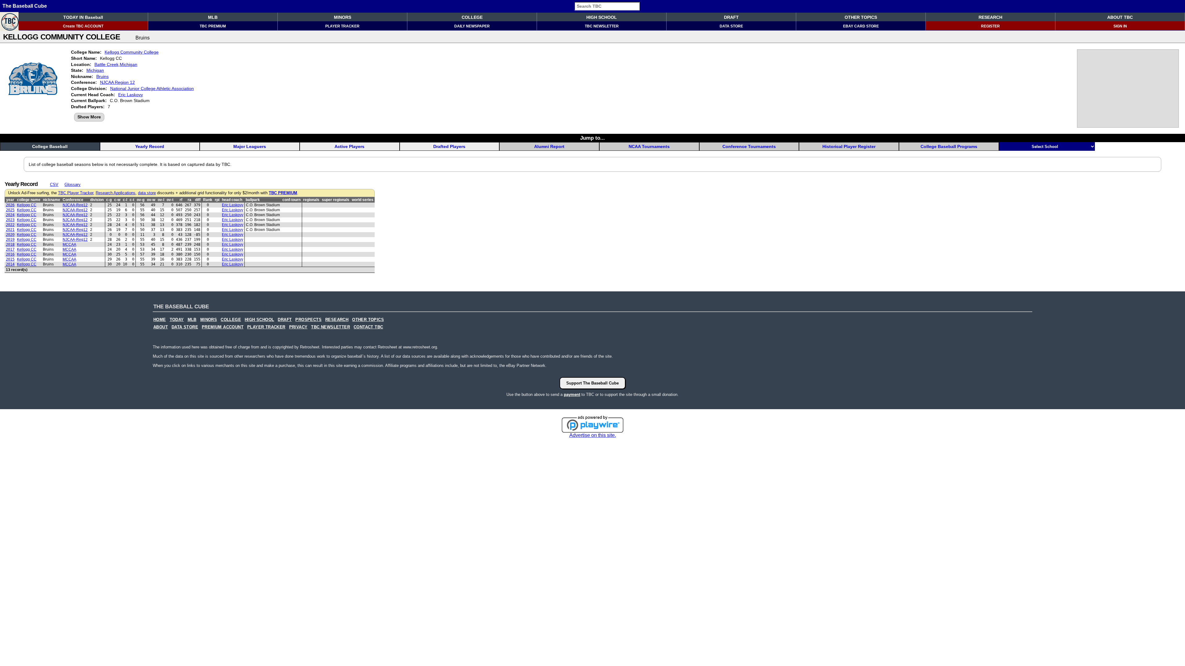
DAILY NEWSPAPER (472, 26)
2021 (10, 230)
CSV (54, 184)
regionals (311, 200)
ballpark (253, 200)
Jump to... (592, 138)
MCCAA (69, 244)
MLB (213, 17)
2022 (10, 225)
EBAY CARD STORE (861, 26)
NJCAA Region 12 (117, 82)
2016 (10, 254)
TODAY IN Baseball (83, 17)
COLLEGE (472, 17)
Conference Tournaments (749, 146)
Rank (207, 200)
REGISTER (990, 26)
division (97, 200)
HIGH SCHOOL (601, 17)
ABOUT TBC (1120, 17)
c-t (132, 200)
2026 (10, 205)
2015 (10, 259)
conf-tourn (291, 200)
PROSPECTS (308, 320)
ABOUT (160, 327)
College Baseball (50, 146)
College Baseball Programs (949, 146)
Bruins (102, 76)
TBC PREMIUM (213, 26)
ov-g (140, 200)
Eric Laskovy (130, 94)
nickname (51, 200)
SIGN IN (1120, 26)
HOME (159, 320)
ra (189, 200)
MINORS (342, 17)
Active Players (349, 146)
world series (362, 200)
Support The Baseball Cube (592, 383)
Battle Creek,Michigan (115, 64)
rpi (217, 200)
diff (198, 200)
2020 (10, 234)
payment (572, 394)
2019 (10, 239)
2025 (10, 210)
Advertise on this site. (592, 435)
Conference (73, 200)
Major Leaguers (249, 146)
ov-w (151, 200)
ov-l (161, 200)
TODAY (177, 320)
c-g (109, 200)
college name (28, 200)
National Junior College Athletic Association (152, 88)
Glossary (72, 184)
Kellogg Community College (132, 52)
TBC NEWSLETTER (602, 26)
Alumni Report (549, 146)
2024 (10, 215)
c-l (125, 200)
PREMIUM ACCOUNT (222, 327)
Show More (89, 116)
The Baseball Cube (24, 6)
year (10, 200)
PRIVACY (298, 327)
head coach (232, 200)
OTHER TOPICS (861, 17)
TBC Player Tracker (75, 193)
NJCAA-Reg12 (75, 205)
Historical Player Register (848, 146)
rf (181, 200)
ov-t (170, 200)
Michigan (95, 70)
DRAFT (731, 17)
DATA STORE (731, 26)
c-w (117, 200)
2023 (10, 220)
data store (147, 193)
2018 (10, 244)
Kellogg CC (26, 205)
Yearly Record (149, 146)
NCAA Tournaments (649, 146)
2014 (10, 264)
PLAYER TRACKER (342, 26)
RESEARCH (990, 17)
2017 (10, 249)
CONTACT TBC (368, 327)
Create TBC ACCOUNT (83, 26)
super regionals (335, 200)
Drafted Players (449, 146)
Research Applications (115, 193)
